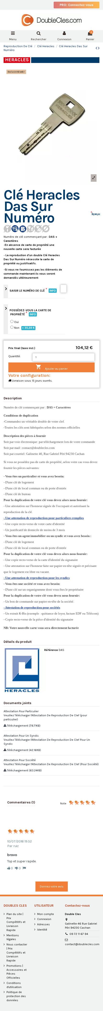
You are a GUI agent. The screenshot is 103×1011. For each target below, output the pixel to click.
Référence (51, 650)
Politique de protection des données (16, 996)
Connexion (44, 919)
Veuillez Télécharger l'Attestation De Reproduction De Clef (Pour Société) (51, 764)
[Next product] (98, 48)
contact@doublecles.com (82, 944)
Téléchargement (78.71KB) (23, 725)
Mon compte (45, 914)
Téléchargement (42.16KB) (23, 750)
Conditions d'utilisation (14, 985)
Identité (42, 929)
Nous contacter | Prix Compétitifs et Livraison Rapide (16, 952)
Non (24, 327)
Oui (16, 322)
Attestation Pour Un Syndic (21, 735)
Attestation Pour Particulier (21, 711)
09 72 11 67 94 (78, 934)
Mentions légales (12, 937)
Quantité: (14, 356)
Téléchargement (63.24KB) (24, 770)
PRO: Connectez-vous (76, 5)
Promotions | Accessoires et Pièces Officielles (16, 971)
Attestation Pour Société (20, 760)
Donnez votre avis (51, 886)
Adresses (43, 924)
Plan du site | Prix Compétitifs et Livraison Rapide (15, 922)
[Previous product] (97, 48)
